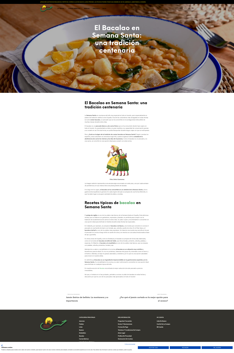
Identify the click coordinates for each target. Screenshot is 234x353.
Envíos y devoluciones (125, 324)
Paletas (81, 324)
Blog (104, 8)
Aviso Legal (121, 333)
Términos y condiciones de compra (129, 330)
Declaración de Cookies (125, 339)
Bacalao (102, 268)
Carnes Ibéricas (74, 8)
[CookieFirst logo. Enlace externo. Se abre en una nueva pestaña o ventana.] (2, 345)
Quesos (81, 330)
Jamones (82, 321)
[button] (181, 8)
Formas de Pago (123, 327)
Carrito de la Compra (163, 324)
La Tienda (60, 8)
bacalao (127, 203)
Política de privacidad (125, 336)
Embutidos (82, 333)
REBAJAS (87, 8)
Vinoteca (96, 8)
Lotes (80, 327)
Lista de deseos (161, 321)
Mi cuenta (160, 327)
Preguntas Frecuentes (125, 321)
